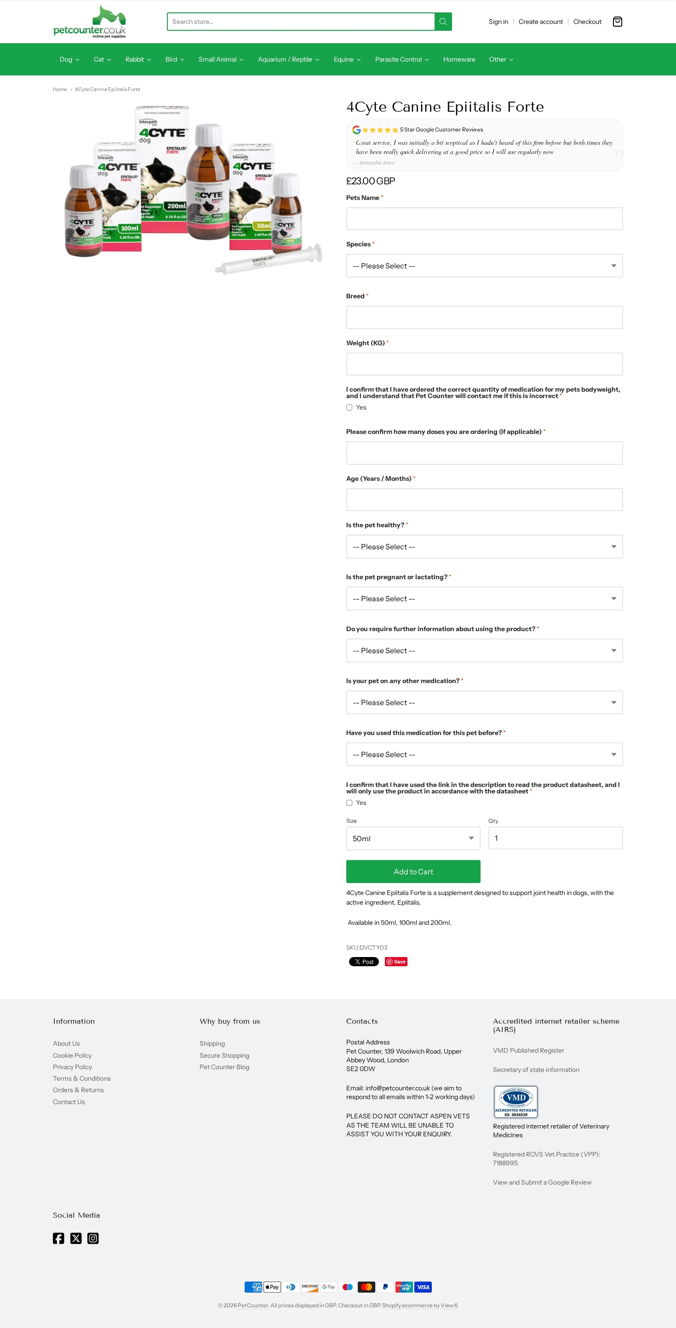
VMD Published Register (528, 1050)
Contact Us (69, 1102)
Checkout (587, 21)
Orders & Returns (78, 1090)
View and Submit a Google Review (542, 1182)
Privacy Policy (72, 1067)
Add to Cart (413, 871)
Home (60, 89)
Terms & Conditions (82, 1078)
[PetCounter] (89, 22)
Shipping (212, 1043)
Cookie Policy (72, 1055)
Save (400, 961)
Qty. (493, 821)
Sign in (498, 21)
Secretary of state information (536, 1070)
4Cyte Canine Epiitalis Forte (107, 89)
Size (351, 821)
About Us (66, 1043)
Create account (541, 21)
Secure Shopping (224, 1055)
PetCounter (253, 1305)
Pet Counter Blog (224, 1067)
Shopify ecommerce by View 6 (419, 1305)
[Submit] (443, 21)
